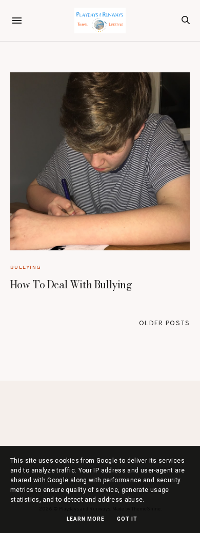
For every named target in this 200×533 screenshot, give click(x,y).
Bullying (26, 267)
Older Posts (164, 324)
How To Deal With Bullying (71, 284)
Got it (127, 519)
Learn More (86, 519)
